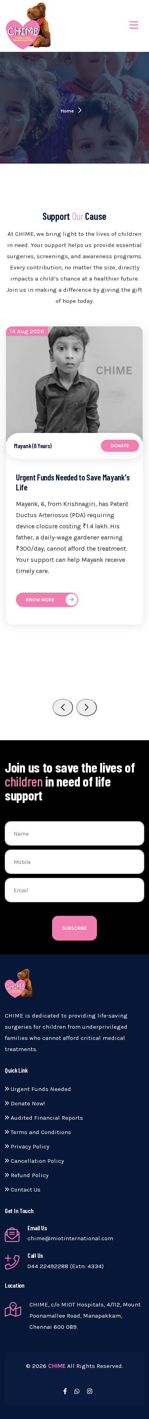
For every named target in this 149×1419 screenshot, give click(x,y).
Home (68, 111)
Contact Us (25, 1189)
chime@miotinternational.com (70, 1238)
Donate (120, 446)
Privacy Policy (29, 1146)
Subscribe (74, 928)
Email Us (37, 1227)
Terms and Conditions (40, 1132)
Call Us (35, 1255)
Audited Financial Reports (46, 1117)
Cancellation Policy (36, 1160)
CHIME (57, 1366)
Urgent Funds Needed (40, 1089)
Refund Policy (28, 1175)
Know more (40, 600)
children (24, 781)
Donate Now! (27, 1103)
